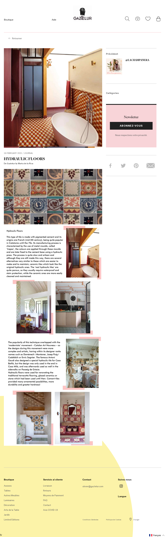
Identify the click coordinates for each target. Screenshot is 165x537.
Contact (47, 505)
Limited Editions (11, 519)
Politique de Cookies (113, 519)
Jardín (7, 514)
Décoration (9, 505)
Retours (47, 490)
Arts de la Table (11, 510)
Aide (54, 19)
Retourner (17, 38)
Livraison (47, 485)
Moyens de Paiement (53, 495)
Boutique (8, 19)
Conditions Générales (90, 519)
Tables (7, 490)
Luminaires (9, 500)
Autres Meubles (11, 495)
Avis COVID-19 (50, 510)
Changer (136, 519)
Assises (8, 485)
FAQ (45, 500)
